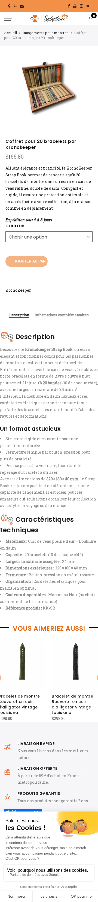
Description (19, 315)
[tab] (19, 315)
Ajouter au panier (31, 261)
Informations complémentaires (62, 315)
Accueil (10, 32)
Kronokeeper (18, 290)
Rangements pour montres (46, 32)
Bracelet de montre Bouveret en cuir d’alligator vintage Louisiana (72, 704)
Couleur (14, 226)
